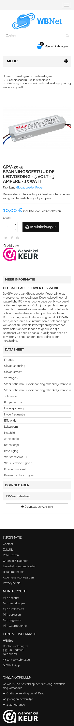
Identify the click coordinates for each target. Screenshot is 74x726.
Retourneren (11, 555)
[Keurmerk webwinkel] (20, 715)
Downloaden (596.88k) (38, 506)
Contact (8, 544)
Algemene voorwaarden (18, 577)
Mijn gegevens (12, 620)
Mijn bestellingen (14, 603)
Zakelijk (8, 549)
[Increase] (15, 224)
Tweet (6, 238)
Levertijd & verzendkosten (19, 566)
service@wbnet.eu (18, 659)
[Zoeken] (67, 35)
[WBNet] (37, 21)
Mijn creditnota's (13, 609)
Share (11, 238)
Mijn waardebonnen (15, 625)
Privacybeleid (12, 583)
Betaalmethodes (13, 571)
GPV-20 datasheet (18, 496)
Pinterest (17, 238)
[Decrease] (15, 229)
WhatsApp (13, 665)
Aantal (7, 218)
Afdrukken (13, 245)
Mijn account (11, 597)
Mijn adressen (12, 614)
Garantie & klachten (15, 560)
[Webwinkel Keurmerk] (20, 254)
